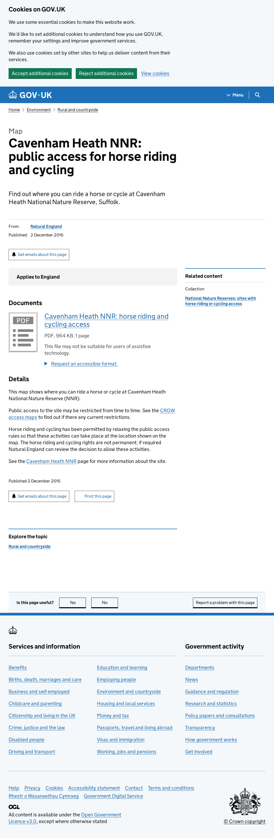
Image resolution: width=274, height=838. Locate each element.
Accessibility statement (94, 788)
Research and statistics (211, 703)
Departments (199, 667)
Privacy (32, 788)
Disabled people (26, 739)
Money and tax (113, 715)
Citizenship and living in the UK (42, 715)
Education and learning (122, 667)
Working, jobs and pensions (126, 752)
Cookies (54, 788)
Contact (134, 788)
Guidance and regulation (212, 691)
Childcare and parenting (35, 703)
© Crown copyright (244, 821)
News (191, 679)
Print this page (98, 496)
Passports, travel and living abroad (135, 727)
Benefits (18, 667)
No (110, 602)
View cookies (155, 73)
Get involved (198, 752)
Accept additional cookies (40, 73)
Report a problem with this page (225, 602)
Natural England (46, 226)
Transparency (200, 727)
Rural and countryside (78, 109)
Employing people (116, 679)
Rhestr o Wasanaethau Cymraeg (44, 796)
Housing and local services (126, 703)
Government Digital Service (113, 796)
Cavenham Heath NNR (51, 461)
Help (14, 788)
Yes (78, 602)
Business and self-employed (39, 691)
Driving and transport (32, 752)
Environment (39, 109)
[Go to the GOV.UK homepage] (30, 95)
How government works (211, 739)
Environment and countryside (129, 691)
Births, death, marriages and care (45, 679)
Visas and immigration (120, 739)
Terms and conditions (171, 788)
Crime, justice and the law (37, 727)
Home (14, 109)
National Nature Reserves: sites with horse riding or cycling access (220, 301)
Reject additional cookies (106, 73)
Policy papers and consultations (220, 715)
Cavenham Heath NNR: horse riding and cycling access (106, 320)
